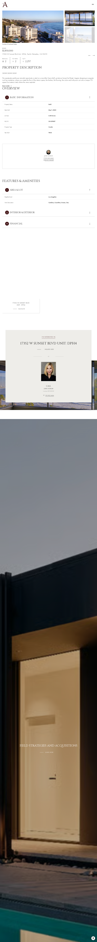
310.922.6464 (49, 158)
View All (80, 35)
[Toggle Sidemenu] (93, 4)
